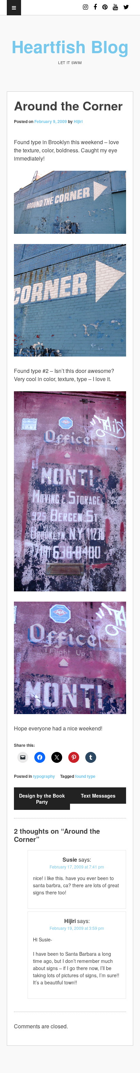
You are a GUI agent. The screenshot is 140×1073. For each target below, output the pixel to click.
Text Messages (98, 795)
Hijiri (78, 121)
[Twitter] (126, 4)
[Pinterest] (104, 4)
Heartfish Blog (70, 46)
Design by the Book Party (42, 798)
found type (85, 776)
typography (44, 776)
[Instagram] (85, 4)
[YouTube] (115, 4)
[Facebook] (95, 4)
